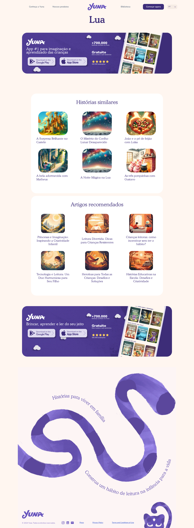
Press (82, 522)
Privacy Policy (98, 522)
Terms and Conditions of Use (123, 522)
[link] (41, 61)
